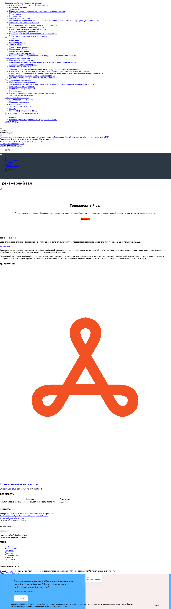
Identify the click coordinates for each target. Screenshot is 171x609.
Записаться (85, 219)
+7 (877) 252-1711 (40, 516)
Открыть (4, 489)
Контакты (9, 557)
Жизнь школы (11, 548)
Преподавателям (12, 555)
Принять (157, 605)
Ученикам (9, 553)
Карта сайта (10, 559)
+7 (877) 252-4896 (24, 516)
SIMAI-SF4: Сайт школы (10, 573)
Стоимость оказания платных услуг (19, 484)
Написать (21, 598)
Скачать (11, 489)
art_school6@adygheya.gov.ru (12, 518)
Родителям (9, 551)
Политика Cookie (60, 606)
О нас (7, 546)
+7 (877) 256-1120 (7, 516)
